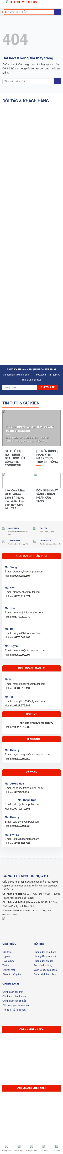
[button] (4, 4)
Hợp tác (6, 956)
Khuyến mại (8, 969)
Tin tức (6, 965)
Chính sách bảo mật (12, 991)
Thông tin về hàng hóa (14, 1009)
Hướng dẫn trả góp (43, 960)
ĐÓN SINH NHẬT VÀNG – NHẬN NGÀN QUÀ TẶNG (47, 496)
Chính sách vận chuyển (14, 1000)
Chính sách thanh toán (14, 996)
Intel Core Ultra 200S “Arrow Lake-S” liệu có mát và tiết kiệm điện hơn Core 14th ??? (15, 499)
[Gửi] (57, 12)
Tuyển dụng (8, 960)
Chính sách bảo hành (45, 974)
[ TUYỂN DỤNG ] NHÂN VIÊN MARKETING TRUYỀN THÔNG (47, 456)
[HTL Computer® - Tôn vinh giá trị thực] (22, 4)
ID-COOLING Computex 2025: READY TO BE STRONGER (29, 428)
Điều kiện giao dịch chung (15, 1005)
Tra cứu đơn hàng (43, 965)
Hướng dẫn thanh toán (45, 956)
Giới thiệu (7, 951)
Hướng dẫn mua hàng (45, 951)
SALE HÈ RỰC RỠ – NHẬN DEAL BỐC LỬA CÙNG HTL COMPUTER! (15, 458)
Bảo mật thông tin (11, 974)
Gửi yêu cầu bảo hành (45, 969)
